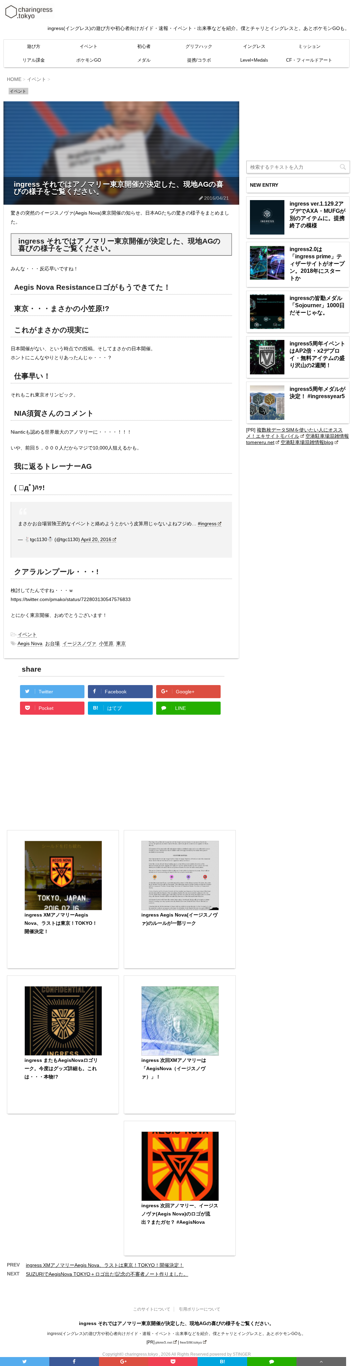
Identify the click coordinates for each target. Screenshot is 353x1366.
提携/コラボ (199, 60)
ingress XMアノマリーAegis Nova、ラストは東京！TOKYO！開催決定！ (60, 923)
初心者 (144, 46)
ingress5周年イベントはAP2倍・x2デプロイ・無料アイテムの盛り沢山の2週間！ (317, 354)
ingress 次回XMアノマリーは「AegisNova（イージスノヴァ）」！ (173, 1068)
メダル (144, 60)
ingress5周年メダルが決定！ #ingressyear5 (317, 392)
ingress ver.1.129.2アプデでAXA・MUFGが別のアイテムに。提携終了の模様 (317, 214)
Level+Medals (254, 60)
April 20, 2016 (96, 539)
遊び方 (33, 46)
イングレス (254, 46)
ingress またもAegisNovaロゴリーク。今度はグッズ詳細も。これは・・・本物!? (61, 1068)
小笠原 (106, 643)
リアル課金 (33, 60)
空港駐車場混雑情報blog (307, 442)
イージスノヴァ (79, 643)
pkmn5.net (163, 1342)
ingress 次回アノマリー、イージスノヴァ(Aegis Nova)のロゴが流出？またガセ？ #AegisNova (179, 1214)
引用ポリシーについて (199, 1309)
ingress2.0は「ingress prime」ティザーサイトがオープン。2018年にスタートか (317, 263)
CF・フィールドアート (309, 60)
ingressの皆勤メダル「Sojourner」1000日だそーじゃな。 (317, 305)
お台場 (52, 643)
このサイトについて (151, 1309)
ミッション (309, 46)
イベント (89, 46)
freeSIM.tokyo (191, 1342)
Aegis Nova (30, 643)
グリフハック (198, 46)
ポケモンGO (88, 60)
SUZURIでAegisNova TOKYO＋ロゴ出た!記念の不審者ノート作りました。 (107, 1274)
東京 (121, 643)
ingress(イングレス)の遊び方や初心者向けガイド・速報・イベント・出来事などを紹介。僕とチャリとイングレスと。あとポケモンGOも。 (176, 1333)
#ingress (207, 523)
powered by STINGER (230, 1354)
